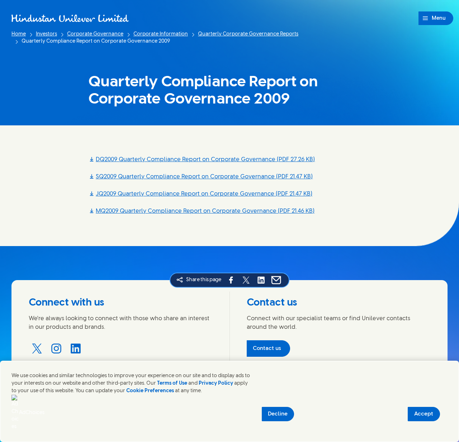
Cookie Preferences (150, 391)
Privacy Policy (216, 383)
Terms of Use (172, 383)
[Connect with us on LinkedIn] (75, 348)
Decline (278, 414)
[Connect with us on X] (37, 348)
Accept (423, 414)
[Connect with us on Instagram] (56, 348)
